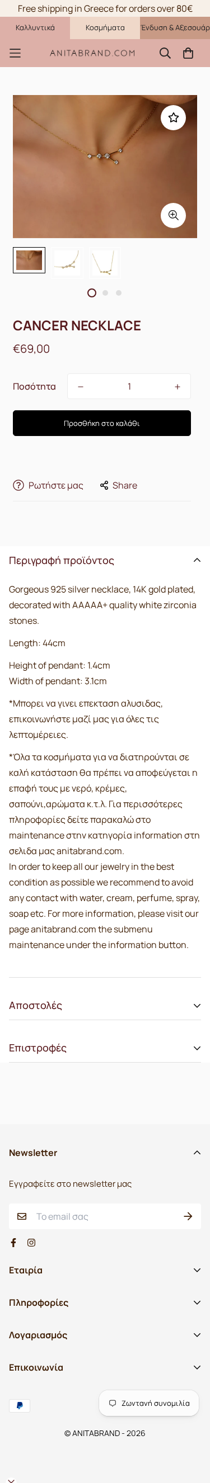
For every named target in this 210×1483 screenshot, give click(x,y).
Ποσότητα (34, 386)
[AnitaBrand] (92, 52)
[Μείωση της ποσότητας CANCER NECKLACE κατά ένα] (81, 387)
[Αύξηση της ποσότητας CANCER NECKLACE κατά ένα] (177, 387)
